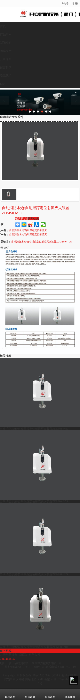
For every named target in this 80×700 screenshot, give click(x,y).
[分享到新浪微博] (30, 224)
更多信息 (33, 218)
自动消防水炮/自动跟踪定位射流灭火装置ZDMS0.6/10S (29, 230)
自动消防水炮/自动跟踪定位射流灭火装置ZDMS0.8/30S (29, 234)
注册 (74, 3)
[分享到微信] (43, 224)
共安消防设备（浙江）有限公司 (53, 675)
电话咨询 (10, 697)
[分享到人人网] (36, 224)
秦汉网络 (18, 679)
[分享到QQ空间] (24, 224)
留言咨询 (21, 218)
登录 (65, 3)
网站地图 (31, 679)
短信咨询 (30, 697)
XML (40, 679)
